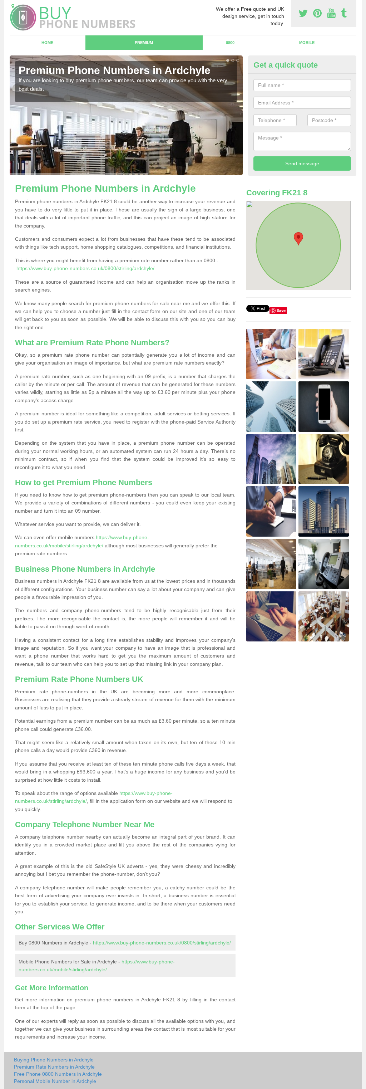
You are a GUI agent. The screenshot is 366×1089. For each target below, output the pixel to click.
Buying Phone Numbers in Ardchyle (54, 1060)
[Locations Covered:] (12, 6)
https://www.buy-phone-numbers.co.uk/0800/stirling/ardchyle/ (85, 268)
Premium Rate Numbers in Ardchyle (54, 1067)
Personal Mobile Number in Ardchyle (55, 1081)
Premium (144, 42)
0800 (230, 42)
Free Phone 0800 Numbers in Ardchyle (58, 1074)
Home (47, 42)
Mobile (307, 42)
